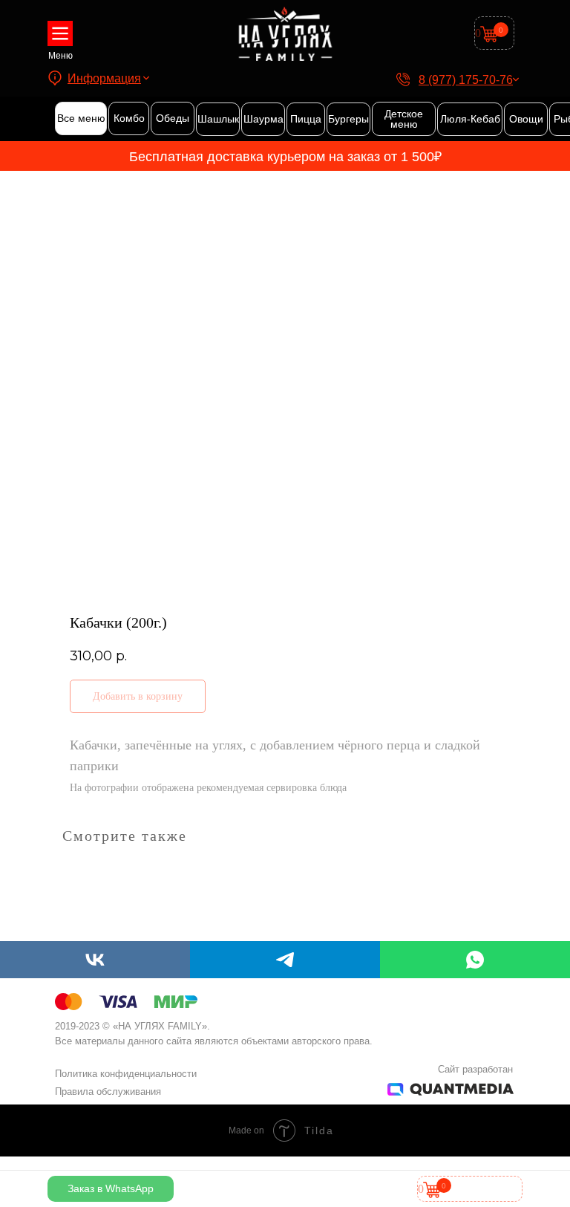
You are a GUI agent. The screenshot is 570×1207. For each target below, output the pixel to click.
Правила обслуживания (108, 1091)
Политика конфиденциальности (126, 1073)
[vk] (95, 959)
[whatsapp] (475, 959)
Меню (60, 56)
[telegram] (285, 959)
